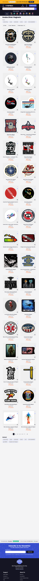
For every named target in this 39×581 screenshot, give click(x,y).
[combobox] (18, 9)
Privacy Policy (17, 554)
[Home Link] (9, 5)
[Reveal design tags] (17, 42)
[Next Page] (27, 434)
